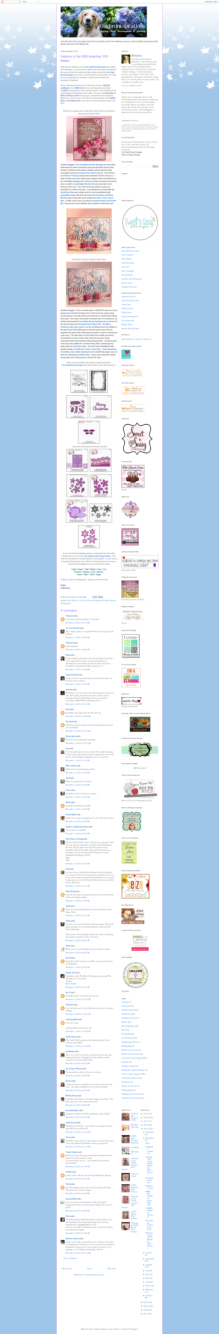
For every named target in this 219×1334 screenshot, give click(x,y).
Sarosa (68, 1081)
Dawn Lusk (126, 305)
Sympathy (125, 1082)
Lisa (93, 572)
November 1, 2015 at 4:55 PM (78, 821)
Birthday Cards (127, 1010)
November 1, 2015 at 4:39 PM (78, 785)
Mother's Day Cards (129, 1050)
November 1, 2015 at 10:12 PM (78, 999)
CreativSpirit (71, 815)
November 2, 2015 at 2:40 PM (78, 1179)
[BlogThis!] (95, 597)
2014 (146, 1302)
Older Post (111, 1269)
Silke (86, 574)
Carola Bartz (71, 736)
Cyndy (68, 1184)
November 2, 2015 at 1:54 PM (78, 1167)
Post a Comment (70, 1258)
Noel (147, 1143)
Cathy (74, 569)
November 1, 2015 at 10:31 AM (78, 731)
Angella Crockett (128, 297)
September (150, 1259)
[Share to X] (97, 597)
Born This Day (72, 175)
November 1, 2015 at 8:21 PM (78, 941)
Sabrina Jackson (72, 1239)
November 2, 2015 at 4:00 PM (78, 1194)
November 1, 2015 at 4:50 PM (78, 809)
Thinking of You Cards (130, 1094)
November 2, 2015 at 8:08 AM (78, 1076)
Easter (124, 1022)
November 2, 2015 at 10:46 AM (78, 1132)
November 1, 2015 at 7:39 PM (78, 901)
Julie (87, 569)
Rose (68, 709)
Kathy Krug (70, 891)
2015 (146, 1129)
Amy (99, 569)
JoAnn (68, 790)
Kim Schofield (127, 275)
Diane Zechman (127, 263)
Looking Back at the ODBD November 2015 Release (149, 1166)
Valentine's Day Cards (130, 1098)
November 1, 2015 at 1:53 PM (78, 773)
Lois (67, 749)
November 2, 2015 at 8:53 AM (78, 1105)
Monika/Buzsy (71, 1096)
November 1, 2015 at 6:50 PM (78, 834)
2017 (146, 1121)
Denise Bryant (71, 1152)
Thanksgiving (127, 1090)
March (148, 1286)
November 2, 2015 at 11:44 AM (78, 1147)
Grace (79, 574)
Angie (98, 574)
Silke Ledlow (71, 766)
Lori (104, 569)
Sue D (68, 993)
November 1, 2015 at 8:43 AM (78, 638)
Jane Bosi (125, 267)
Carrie (68, 1137)
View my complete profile (131, 86)
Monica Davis (126, 283)
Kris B (68, 958)
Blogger (134, 1329)
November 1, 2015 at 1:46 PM (78, 761)
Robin (93, 569)
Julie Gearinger (127, 271)
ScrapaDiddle (71, 1199)
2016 (146, 1125)
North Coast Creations (130, 1054)
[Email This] (93, 597)
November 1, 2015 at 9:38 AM (78, 684)
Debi (67, 869)
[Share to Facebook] (100, 597)
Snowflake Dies (83, 354)
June (148, 1275)
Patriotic (125, 1062)
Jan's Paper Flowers (74, 1069)
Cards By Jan (71, 1123)
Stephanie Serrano (129, 287)
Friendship (125, 1034)
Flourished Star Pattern (87, 173)
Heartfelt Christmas (149, 1180)
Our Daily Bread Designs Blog (97, 556)
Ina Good (69, 722)
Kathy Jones (126, 313)
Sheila (68, 802)
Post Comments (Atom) (94, 1275)
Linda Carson (71, 1037)
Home (89, 1269)
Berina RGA (70, 973)
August (149, 1265)
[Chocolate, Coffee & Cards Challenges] (140, 731)
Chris (92, 574)
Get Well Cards (127, 1038)
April (68, 778)
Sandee (86, 572)
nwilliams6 (70, 1051)
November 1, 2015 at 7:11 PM (78, 886)
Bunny (68, 921)
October (149, 1253)
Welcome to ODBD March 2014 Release (135, 1227)
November (150, 1138)
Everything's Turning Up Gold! (149, 1225)
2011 (146, 1314)
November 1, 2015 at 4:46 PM (78, 797)
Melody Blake (127, 325)
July (148, 1271)
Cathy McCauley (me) (130, 251)
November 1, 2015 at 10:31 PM (78, 1014)
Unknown (69, 616)
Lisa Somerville (127, 321)
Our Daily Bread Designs (95, 67)
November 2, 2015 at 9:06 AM (78, 1117)
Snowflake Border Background (93, 164)
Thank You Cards (128, 1086)
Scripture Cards (127, 1066)
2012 (146, 1310)
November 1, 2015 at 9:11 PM (78, 987)
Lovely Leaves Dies (92, 349)
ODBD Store (79, 88)
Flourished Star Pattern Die (89, 324)
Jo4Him (69, 1172)
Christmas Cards (128, 1018)
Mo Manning (126, 1046)
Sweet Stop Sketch (129, 1078)
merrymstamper (72, 1110)
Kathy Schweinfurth (129, 317)
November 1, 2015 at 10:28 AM (78, 716)
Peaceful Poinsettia (95, 195)
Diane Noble (126, 259)
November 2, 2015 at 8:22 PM (78, 1211)
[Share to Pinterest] (102, 597)
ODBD (65, 90)
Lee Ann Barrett (72, 628)
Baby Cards (126, 1006)
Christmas (125, 1014)
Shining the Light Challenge (133, 1070)
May (148, 1278)
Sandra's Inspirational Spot (77, 827)
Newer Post (67, 1269)
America (77, 572)
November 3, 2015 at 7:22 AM (78, 1233)
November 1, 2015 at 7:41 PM (78, 916)
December (150, 1132)
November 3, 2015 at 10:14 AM (78, 1253)
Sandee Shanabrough (130, 329)
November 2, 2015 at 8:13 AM (78, 1090)
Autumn (124, 1002)
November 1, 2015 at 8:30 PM (78, 967)
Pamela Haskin (72, 675)
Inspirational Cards (129, 1042)
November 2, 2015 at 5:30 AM (78, 1064)
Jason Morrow (115, 1329)
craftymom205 (71, 1019)
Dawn (80, 569)
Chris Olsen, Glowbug (74, 839)
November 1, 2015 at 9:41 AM (78, 704)
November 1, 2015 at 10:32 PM (78, 1031)
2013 (146, 1306)
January (149, 1296)
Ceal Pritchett (127, 255)
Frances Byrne (127, 309)
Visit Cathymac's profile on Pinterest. (136, 339)
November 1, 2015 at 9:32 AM (78, 670)
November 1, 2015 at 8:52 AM (78, 650)
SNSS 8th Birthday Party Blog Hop (149, 1198)
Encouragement (127, 1026)
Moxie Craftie (71, 984)
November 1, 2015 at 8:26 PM (78, 953)
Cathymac (138, 56)
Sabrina (99, 572)
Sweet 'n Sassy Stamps (130, 1074)
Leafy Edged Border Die (84, 184)
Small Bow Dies (67, 192)
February (149, 1290)
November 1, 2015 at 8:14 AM (78, 623)
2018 (146, 1118)
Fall (123, 1030)
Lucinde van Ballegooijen (131, 279)
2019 (146, 1114)
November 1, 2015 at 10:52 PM (78, 1046)
